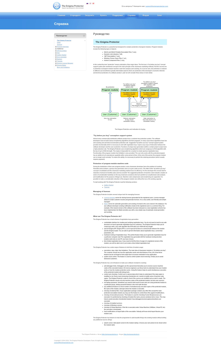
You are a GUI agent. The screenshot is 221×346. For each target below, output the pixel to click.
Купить (103, 15)
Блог (159, 15)
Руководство (61, 36)
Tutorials (59, 61)
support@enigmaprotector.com (156, 6)
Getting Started (61, 55)
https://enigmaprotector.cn (110, 334)
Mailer (106, 204)
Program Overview (63, 47)
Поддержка (117, 15)
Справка (131, 15)
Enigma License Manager (65, 63)
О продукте (75, 15)
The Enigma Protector (64, 40)
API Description (62, 51)
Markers (59, 59)
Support (59, 44)
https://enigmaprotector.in (131, 334)
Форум (145, 15)
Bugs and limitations (63, 67)
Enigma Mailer (61, 65)
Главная (61, 15)
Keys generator (62, 57)
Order (59, 42)
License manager (109, 197)
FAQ (58, 53)
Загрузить (89, 15)
